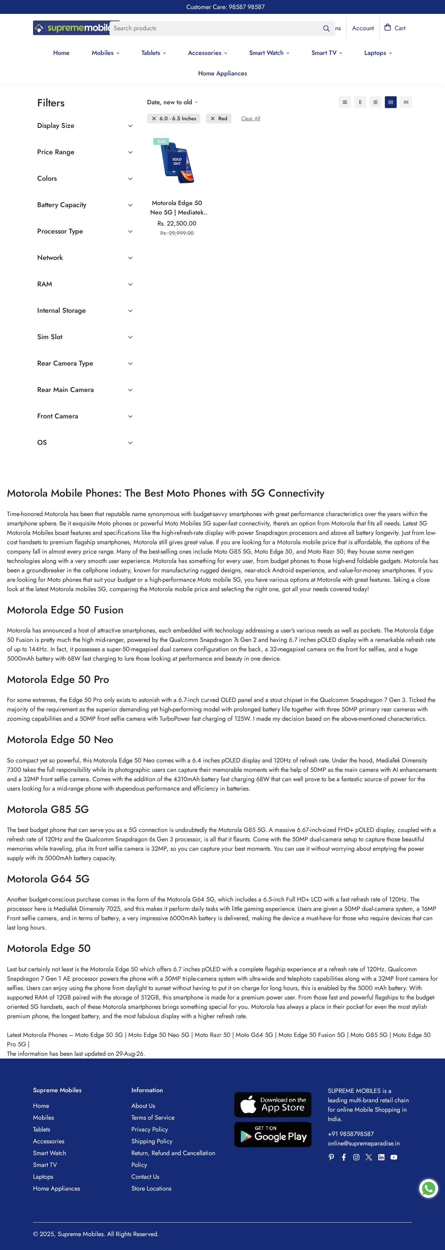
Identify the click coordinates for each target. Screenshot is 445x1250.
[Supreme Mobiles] (76, 28)
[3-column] (375, 102)
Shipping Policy (151, 1141)
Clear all (250, 118)
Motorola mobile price (179, 589)
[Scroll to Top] (431, 1212)
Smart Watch (266, 52)
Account (363, 28)
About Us (143, 1105)
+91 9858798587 (351, 1133)
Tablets (150, 52)
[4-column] (391, 102)
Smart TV (324, 52)
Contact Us (145, 1176)
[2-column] (360, 102)
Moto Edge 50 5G (99, 1034)
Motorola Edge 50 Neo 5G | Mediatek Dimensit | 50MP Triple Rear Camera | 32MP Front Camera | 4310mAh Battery (177, 207)
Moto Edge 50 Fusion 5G (311, 1034)
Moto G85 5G (369, 1034)
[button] (395, 28)
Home (61, 52)
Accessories (204, 52)
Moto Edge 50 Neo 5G (158, 1034)
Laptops (375, 52)
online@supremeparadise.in (364, 1143)
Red (222, 118)
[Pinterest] (331, 1157)
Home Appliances (222, 73)
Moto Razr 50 (212, 1034)
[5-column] (406, 102)
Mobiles (103, 52)
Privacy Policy (149, 1129)
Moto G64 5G (254, 1034)
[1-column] (345, 102)
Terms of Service (153, 1117)
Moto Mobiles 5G (188, 523)
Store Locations (151, 1188)
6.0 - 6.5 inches (178, 118)
